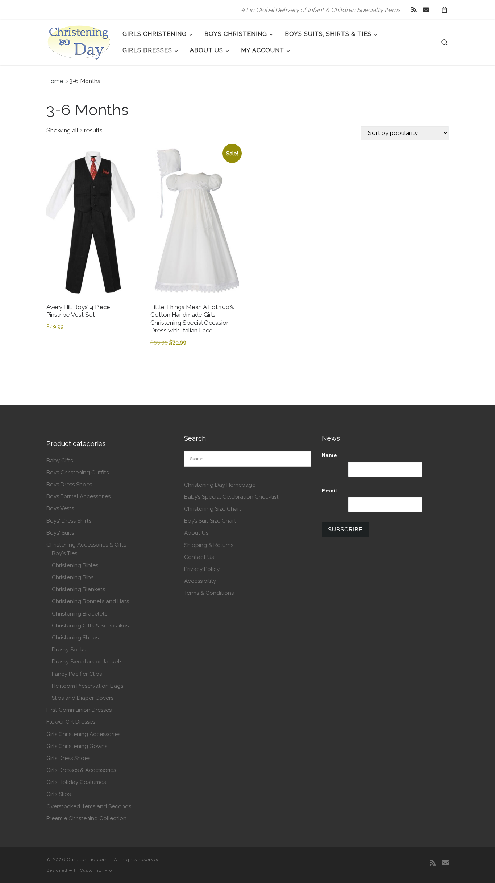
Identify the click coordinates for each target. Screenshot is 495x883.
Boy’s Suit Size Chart (210, 521)
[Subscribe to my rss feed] (414, 10)
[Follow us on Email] (426, 10)
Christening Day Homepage (219, 485)
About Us (196, 533)
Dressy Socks (69, 649)
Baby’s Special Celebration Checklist (231, 497)
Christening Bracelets (79, 613)
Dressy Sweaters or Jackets (87, 661)
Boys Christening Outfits (77, 472)
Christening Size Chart (212, 509)
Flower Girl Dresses (70, 722)
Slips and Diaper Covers (82, 698)
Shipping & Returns (208, 545)
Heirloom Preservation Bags (87, 686)
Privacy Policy (202, 569)
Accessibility (200, 581)
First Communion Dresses (79, 710)
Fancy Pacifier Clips (77, 674)
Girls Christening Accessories (83, 734)
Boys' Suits (60, 533)
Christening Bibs (72, 577)
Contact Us (199, 557)
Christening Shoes (75, 637)
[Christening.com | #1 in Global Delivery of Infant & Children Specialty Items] (79, 41)
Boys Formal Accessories (78, 496)
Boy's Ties (64, 553)
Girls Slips (58, 794)
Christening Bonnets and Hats (90, 601)
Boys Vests (60, 508)
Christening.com (87, 859)
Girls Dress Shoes (68, 758)
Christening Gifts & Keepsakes (90, 625)
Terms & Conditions (209, 593)
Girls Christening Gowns (76, 746)
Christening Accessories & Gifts (86, 544)
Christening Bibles (75, 565)
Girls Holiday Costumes (76, 782)
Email (330, 491)
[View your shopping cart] (444, 10)
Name (329, 455)
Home (54, 81)
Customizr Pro (96, 870)
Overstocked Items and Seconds (88, 806)
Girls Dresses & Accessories (81, 770)
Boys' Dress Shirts (68, 521)
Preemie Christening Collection (86, 818)
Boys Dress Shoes (69, 484)
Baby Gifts (59, 460)
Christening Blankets (78, 589)
